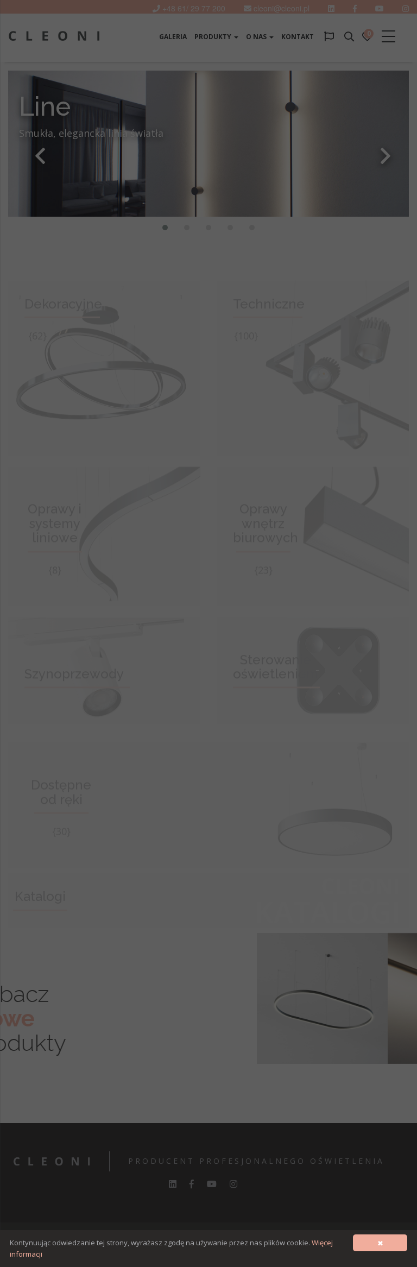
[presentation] (40, 156)
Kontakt (297, 36)
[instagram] (233, 1183)
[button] (165, 227)
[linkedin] (331, 8)
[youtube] (379, 8)
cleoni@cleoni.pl (281, 8)
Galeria (173, 36)
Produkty (213, 36)
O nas (257, 36)
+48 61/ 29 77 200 (193, 8)
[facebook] (191, 1183)
